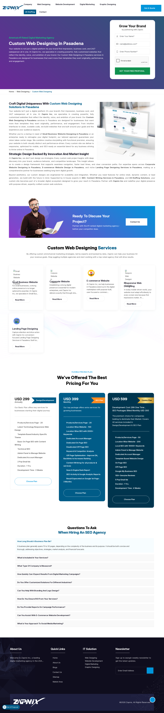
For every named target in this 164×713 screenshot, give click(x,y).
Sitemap (56, 677)
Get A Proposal (12, 707)
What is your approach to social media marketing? (40, 623)
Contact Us (135, 222)
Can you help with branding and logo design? (38, 590)
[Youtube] (29, 669)
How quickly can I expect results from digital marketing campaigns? (48, 574)
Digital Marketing (87, 4)
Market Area (58, 682)
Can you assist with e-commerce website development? (43, 615)
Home (11, 91)
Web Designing (43, 4)
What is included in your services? (32, 558)
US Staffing (30, 12)
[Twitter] (18, 669)
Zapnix (129, 702)
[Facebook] (12, 669)
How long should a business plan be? (34, 541)
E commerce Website (98, 280)
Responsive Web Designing (133, 285)
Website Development (65, 4)
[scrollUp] (152, 700)
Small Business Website (25, 282)
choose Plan (32, 481)
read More (20, 300)
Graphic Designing (108, 4)
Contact (42, 12)
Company (28, 4)
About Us (56, 662)
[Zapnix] (13, 8)
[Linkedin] (23, 669)
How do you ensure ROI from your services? (37, 599)
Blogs (55, 667)
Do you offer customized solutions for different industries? (44, 582)
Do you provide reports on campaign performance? (41, 607)
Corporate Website (60, 281)
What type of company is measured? (34, 566)
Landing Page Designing (25, 328)
